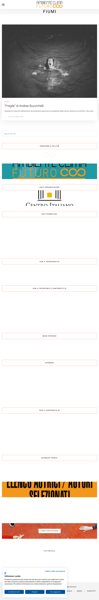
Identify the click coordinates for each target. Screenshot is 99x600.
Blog (7, 101)
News (79, 591)
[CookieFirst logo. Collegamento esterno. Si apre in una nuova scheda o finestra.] (5, 573)
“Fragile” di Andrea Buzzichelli (24, 106)
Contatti (91, 591)
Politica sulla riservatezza (55, 571)
